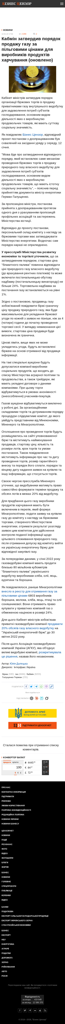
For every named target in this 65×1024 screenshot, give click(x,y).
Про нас (6, 787)
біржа (8, 674)
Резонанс (7, 844)
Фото (4, 849)
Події (4, 840)
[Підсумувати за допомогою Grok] (47, 698)
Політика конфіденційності (16, 810)
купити (15, 762)
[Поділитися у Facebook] (26, 686)
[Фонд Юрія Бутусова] (32, 713)
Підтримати (8, 796)
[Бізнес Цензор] (16, 4)
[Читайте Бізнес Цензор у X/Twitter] (25, 1010)
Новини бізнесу (10, 824)
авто (4, 971)
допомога (7, 958)
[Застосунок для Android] (35, 1010)
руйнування (8, 967)
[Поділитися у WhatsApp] (41, 686)
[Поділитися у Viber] (46, 686)
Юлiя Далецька (19, 663)
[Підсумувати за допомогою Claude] (36, 698)
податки (6, 953)
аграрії (5, 949)
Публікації (7, 891)
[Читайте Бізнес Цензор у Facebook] (20, 1010)
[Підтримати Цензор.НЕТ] (32, 726)
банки (5, 907)
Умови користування (13, 806)
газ (20, 674)
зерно (5, 962)
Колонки (6, 895)
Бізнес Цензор (33, 134)
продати (7, 762)
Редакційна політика (13, 815)
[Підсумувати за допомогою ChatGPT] (31, 698)
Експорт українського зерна (17, 921)
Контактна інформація (14, 792)
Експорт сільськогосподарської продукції (25, 916)
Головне (6, 882)
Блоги (5, 862)
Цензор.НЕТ (8, 831)
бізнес (5, 931)
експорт (6, 935)
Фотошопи (7, 858)
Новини (8, 30)
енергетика (8, 944)
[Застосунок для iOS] (40, 1010)
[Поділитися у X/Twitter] (31, 686)
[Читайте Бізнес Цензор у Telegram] (30, 1010)
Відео (5, 853)
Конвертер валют (14, 757)
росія (5, 976)
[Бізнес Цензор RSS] (45, 1010)
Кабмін (34, 674)
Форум (5, 867)
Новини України (10, 819)
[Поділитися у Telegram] (36, 686)
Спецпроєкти (9, 886)
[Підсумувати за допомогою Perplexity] (42, 698)
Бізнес (5, 872)
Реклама (6, 801)
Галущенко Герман (15, 677)
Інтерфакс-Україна (24, 667)
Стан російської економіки (16, 925)
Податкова (7, 911)
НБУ (4, 940)
